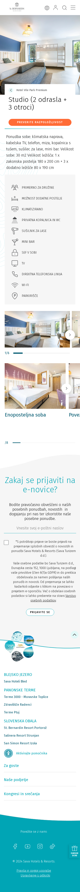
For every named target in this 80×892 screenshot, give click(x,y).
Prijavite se (40, 612)
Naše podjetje (16, 779)
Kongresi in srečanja (22, 793)
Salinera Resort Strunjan (21, 735)
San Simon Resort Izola (20, 743)
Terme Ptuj (11, 712)
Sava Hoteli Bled (15, 681)
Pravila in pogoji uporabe (34, 870)
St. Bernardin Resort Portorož (25, 728)
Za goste (11, 765)
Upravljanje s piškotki (35, 875)
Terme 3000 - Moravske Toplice (26, 697)
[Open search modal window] (64, 8)
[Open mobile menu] (73, 7)
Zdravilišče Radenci (17, 704)
